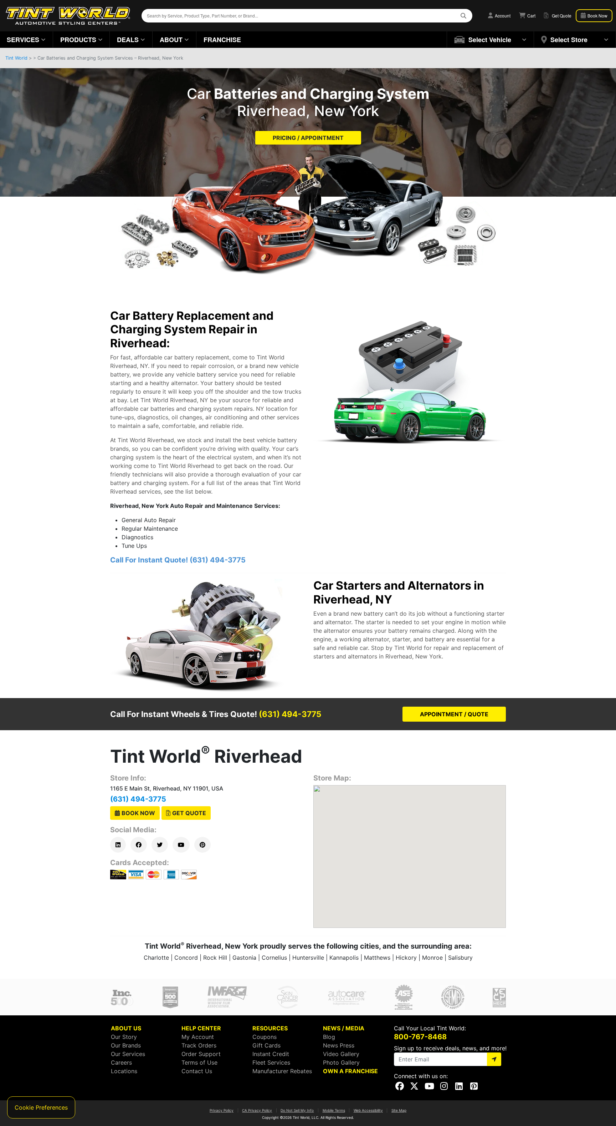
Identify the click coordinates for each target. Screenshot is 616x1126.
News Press (338, 1045)
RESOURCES (270, 1028)
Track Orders (198, 1045)
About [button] (171, 39)
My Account (197, 1036)
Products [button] (78, 39)
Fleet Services (271, 1062)
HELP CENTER (201, 1028)
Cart (530, 15)
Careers (121, 1062)
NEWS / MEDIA (343, 1028)
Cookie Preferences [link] (41, 1107)
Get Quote (189, 813)
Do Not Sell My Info (297, 1110)
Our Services (128, 1053)
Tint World (16, 58)
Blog (329, 1036)
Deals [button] (128, 39)
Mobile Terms (334, 1110)
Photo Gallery (341, 1062)
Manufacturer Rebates (282, 1071)
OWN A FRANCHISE (350, 1071)
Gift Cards (266, 1045)
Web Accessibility (368, 1110)
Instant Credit (270, 1053)
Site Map (398, 1110)
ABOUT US (126, 1028)
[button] (490, 39)
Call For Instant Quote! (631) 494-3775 (178, 560)
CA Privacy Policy (257, 1110)
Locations (124, 1071)
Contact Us (196, 1071)
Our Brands (126, 1045)
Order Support (201, 1053)
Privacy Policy (221, 1110)
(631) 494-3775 (138, 799)
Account (502, 15)
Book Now (596, 15)
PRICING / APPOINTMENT (308, 137)
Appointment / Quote (454, 714)
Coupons (264, 1036)
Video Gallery (341, 1053)
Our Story (124, 1036)
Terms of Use (199, 1062)
